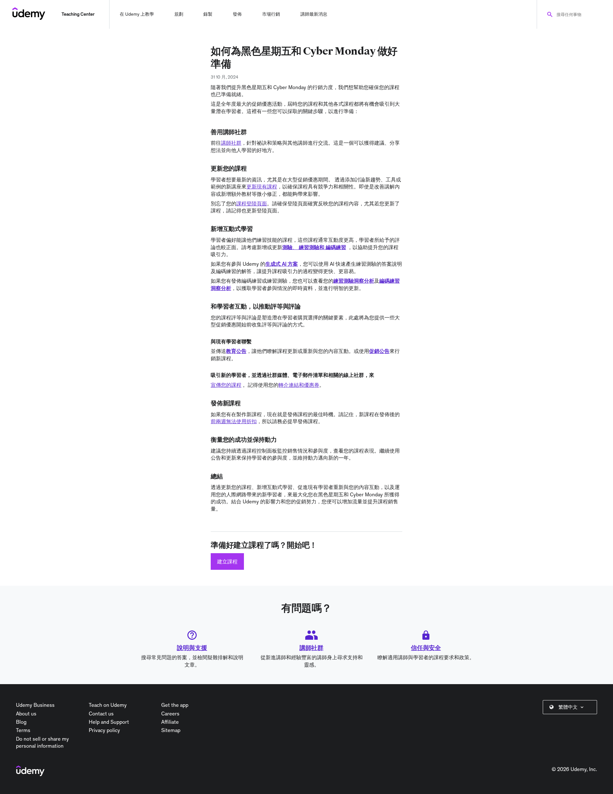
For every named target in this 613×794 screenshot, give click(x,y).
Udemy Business (35, 705)
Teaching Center (78, 14)
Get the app (174, 705)
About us (26, 713)
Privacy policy (104, 730)
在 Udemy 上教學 (137, 14)
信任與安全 (426, 648)
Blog (21, 722)
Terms (23, 730)
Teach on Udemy (108, 705)
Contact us (101, 713)
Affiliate (170, 722)
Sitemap (170, 730)
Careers (170, 713)
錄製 (207, 14)
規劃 (178, 14)
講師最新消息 (313, 14)
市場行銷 (271, 14)
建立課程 (227, 561)
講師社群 (311, 648)
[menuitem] (571, 707)
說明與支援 (192, 648)
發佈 (237, 14)
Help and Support (109, 722)
